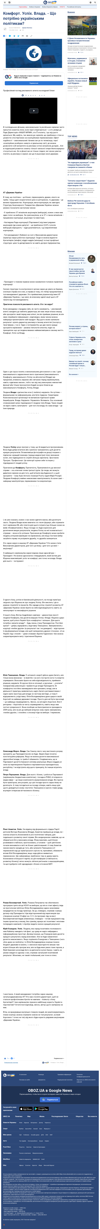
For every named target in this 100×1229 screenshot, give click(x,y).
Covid (42, 1159)
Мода (40, 1165)
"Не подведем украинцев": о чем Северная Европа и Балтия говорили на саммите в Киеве (81, 164)
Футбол (21, 1128)
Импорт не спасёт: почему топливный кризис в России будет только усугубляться (79, 363)
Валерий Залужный (74, 263)
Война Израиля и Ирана (50, 7)
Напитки (28, 1147)
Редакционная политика (11, 1062)
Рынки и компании (25, 1153)
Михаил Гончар (73, 368)
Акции (41, 1141)
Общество (79, 1116)
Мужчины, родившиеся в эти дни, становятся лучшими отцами (77, 60)
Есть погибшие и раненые (76, 208)
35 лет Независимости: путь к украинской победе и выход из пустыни (77, 258)
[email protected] (25, 1215)
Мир (28, 1116)
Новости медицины (25, 1159)
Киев (20, 1122)
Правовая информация (64, 1074)
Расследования (57, 1116)
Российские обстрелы (74, 7)
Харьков (26, 1122)
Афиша (21, 1165)
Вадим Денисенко (74, 289)
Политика (18, 1116)
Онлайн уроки (35, 1135)
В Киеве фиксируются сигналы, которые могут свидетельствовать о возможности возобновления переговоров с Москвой (81, 190)
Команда (41, 1074)
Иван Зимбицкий (74, 331)
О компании (23, 1074)
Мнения (71, 251)
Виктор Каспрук (73, 276)
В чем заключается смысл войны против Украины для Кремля (77, 271)
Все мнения (73, 374)
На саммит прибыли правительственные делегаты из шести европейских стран (81, 171)
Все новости (92, 1116)
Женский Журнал (49, 1165)
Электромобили (32, 1141)
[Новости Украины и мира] (45, 1063)
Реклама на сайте (24, 1080)
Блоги (66, 1116)
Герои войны (23, 7)
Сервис (47, 1141)
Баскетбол (28, 1128)
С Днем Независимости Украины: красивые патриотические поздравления (81, 40)
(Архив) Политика (27, 27)
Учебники (26, 1135)
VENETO (62, 7)
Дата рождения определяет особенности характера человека (76, 68)
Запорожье (34, 1122)
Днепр (41, 1122)
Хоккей (35, 1128)
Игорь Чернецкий (74, 344)
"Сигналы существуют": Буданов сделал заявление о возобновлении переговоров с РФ (82, 183)
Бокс (40, 1128)
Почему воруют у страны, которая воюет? (78, 327)
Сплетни (27, 1165)
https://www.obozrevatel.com (68, 1174)
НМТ (51, 1135)
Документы (41, 1080)
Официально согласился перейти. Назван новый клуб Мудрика (78, 80)
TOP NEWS (72, 136)
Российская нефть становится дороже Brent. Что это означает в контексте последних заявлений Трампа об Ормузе (78, 284)
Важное (71, 12)
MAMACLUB (36, 1159)
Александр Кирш (73, 355)
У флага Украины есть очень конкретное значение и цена (77, 339)
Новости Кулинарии (39, 1147)
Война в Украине (34, 7)
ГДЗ (20, 1135)
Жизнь (41, 1116)
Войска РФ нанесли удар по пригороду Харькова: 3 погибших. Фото (81, 203)
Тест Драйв (22, 1141)
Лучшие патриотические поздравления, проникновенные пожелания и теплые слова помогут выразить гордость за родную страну (82, 48)
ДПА (42, 1135)
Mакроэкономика (38, 1153)
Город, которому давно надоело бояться (77, 351)
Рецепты (22, 1147)
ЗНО (47, 1135)
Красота (34, 1165)
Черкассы (48, 1122)
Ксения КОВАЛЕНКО (14, 27)
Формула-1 (47, 1128)
